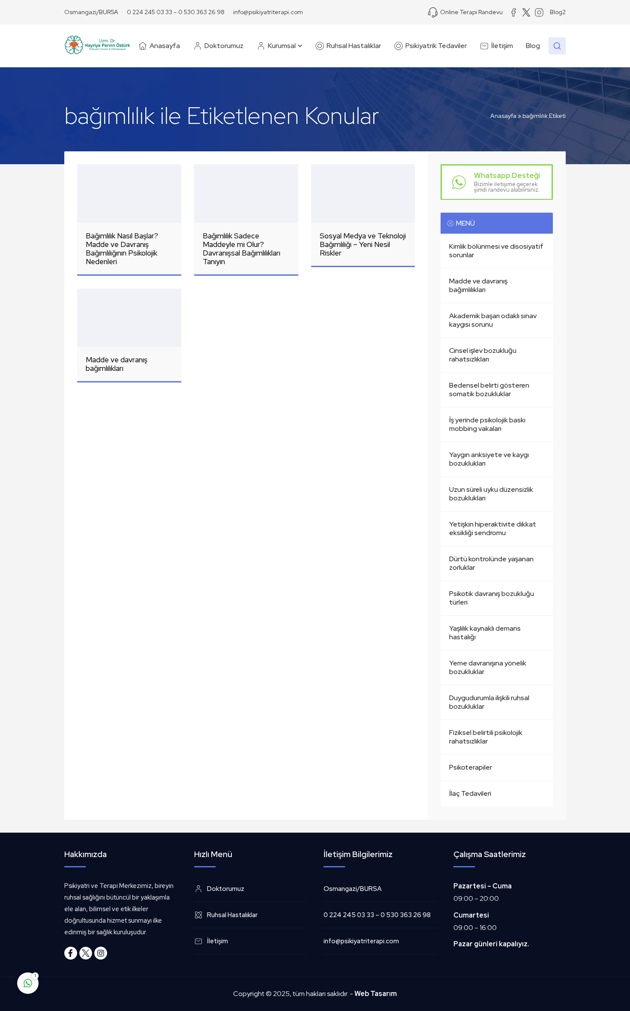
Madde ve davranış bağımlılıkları (116, 364)
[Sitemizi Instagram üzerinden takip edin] (100, 953)
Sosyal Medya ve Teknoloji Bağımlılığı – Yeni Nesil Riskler (363, 244)
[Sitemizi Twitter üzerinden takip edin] (85, 953)
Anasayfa (503, 116)
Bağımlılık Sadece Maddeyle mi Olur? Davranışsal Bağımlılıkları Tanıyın (241, 248)
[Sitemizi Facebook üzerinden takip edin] (70, 953)
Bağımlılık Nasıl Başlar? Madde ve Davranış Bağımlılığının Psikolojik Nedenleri (122, 248)
